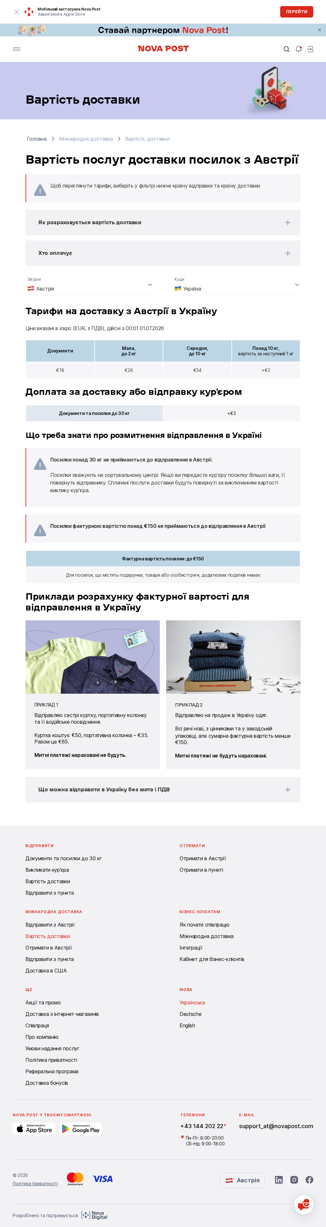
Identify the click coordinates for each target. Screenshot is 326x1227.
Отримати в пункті (201, 870)
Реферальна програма (51, 1071)
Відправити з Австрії (50, 924)
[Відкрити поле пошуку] (286, 49)
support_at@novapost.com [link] (276, 1126)
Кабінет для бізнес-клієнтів (212, 959)
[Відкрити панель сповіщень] (298, 49)
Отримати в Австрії (203, 858)
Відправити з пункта (49, 893)
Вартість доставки (47, 881)
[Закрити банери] (319, 30)
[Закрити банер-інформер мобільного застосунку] (16, 12)
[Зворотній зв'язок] (303, 1204)
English (187, 1025)
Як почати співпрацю (205, 924)
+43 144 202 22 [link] (201, 1126)
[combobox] (89, 284)
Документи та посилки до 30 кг (63, 858)
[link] (163, 30)
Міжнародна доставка (207, 936)
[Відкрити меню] (16, 49)
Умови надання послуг (52, 1048)
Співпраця (37, 1025)
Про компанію (42, 1037)
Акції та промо (43, 1002)
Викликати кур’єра (47, 870)
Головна (37, 139)
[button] (154, 222)
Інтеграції (191, 947)
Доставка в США (46, 970)
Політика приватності (51, 1060)
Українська (192, 1002)
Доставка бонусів (46, 1083)
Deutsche (190, 1014)
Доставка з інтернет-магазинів (62, 1014)
